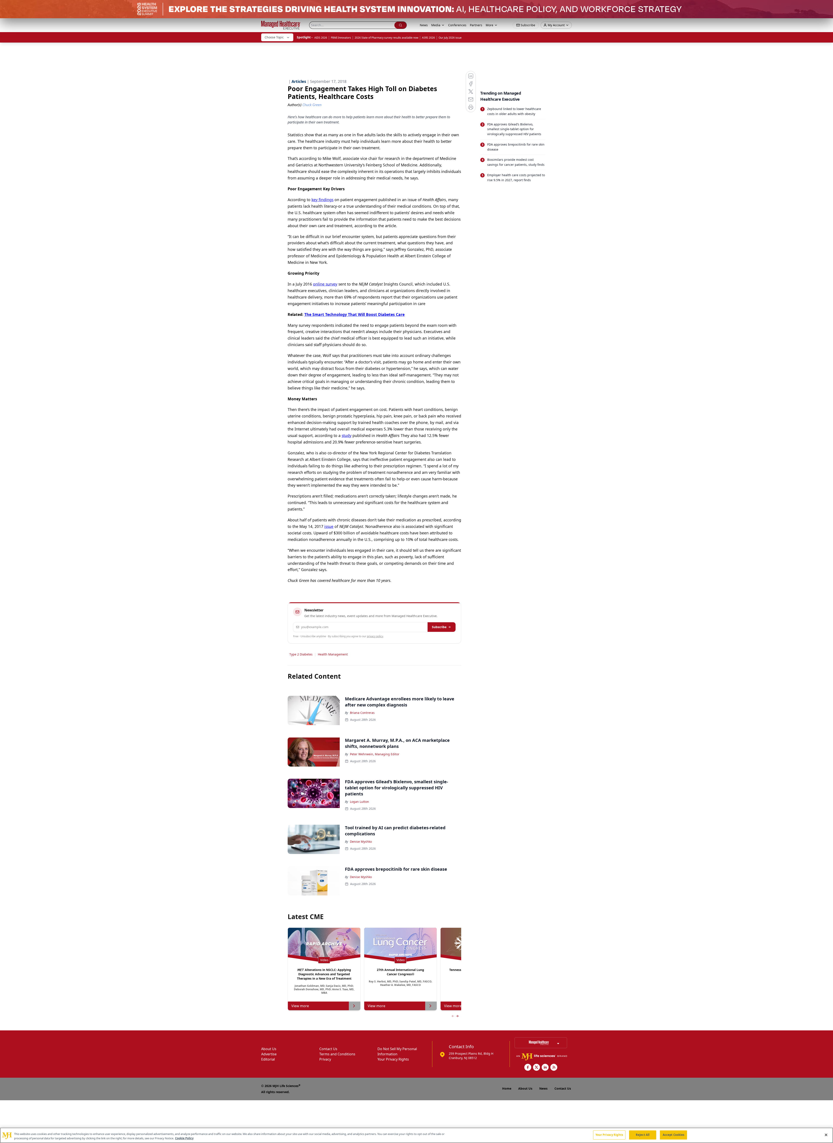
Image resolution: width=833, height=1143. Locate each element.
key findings (322, 199)
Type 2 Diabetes (301, 654)
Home (506, 1088)
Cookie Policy (184, 1138)
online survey (325, 284)
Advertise (269, 1054)
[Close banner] (827, 6)
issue (328, 526)
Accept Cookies (673, 1135)
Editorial (268, 1059)
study (346, 435)
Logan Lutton (359, 802)
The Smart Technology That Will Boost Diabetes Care (354, 314)
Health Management (333, 654)
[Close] (826, 1135)
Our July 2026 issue (450, 37)
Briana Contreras (362, 713)
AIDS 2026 (320, 37)
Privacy (325, 1059)
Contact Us (328, 1048)
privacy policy (375, 636)
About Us (268, 1048)
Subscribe (439, 627)
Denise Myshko (361, 841)
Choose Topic (274, 37)
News (424, 25)
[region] (416, 1135)
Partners (476, 25)
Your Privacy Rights (393, 1059)
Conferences (457, 25)
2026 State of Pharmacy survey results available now (386, 37)
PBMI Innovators (341, 37)
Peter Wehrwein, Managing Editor (374, 754)
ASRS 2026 (428, 37)
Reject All (642, 1135)
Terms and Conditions (337, 1054)
